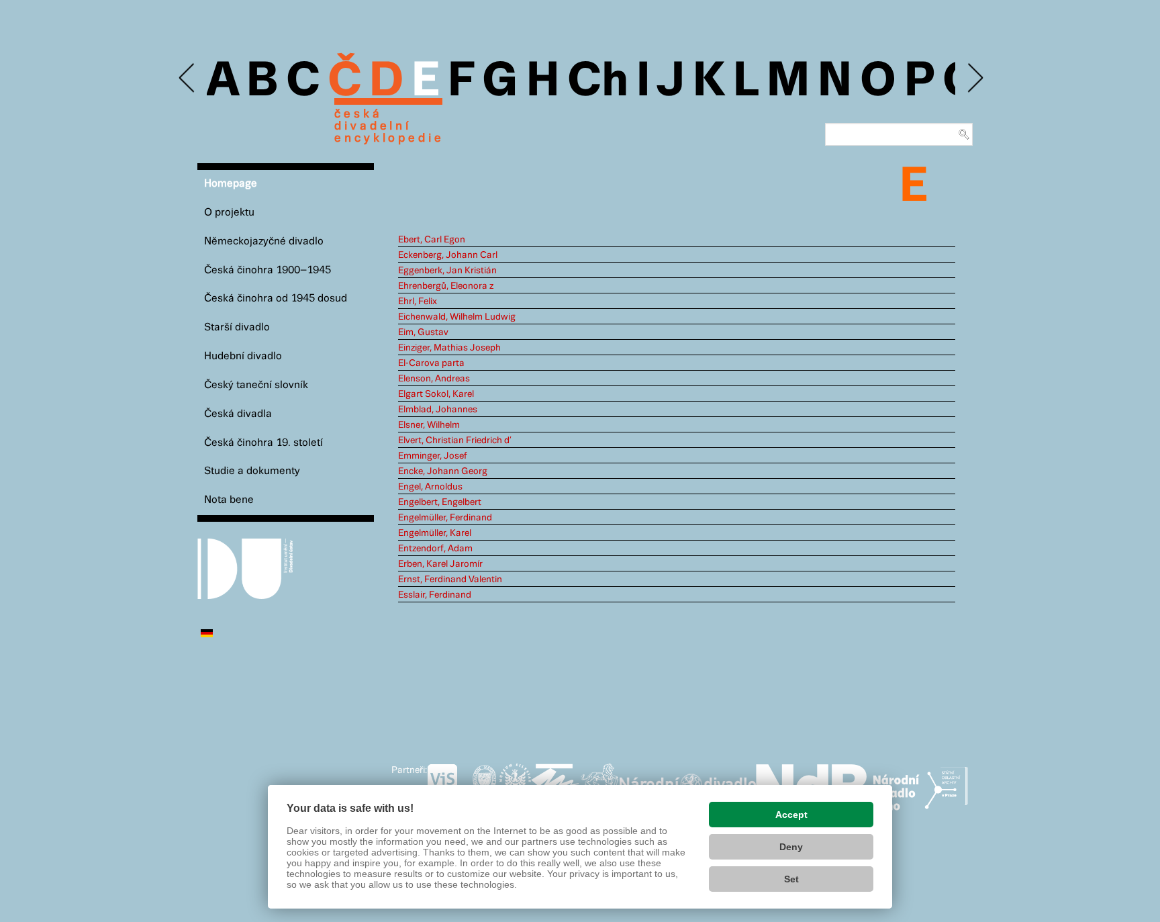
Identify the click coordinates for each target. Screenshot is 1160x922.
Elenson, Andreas (434, 378)
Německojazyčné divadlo (264, 241)
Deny (791, 846)
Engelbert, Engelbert (439, 502)
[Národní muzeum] (484, 784)
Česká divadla (238, 414)
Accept (791, 814)
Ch (598, 82)
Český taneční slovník (256, 385)
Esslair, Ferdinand (434, 595)
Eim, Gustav (423, 332)
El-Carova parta (431, 363)
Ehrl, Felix (417, 301)
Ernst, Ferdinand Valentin (450, 579)
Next (974, 78)
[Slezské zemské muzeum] (515, 784)
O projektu (229, 212)
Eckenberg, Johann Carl (447, 255)
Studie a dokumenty (252, 471)
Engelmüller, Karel (434, 533)
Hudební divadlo (243, 356)
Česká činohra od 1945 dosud (275, 298)
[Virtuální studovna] (448, 784)
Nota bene (229, 500)
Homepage (230, 183)
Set (791, 879)
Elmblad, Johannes (437, 409)
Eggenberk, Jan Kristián (447, 270)
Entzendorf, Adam (435, 548)
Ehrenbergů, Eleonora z (445, 286)
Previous (188, 78)
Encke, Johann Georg (442, 471)
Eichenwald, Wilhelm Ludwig (457, 317)
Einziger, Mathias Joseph (449, 348)
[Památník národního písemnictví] (599, 784)
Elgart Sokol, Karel (436, 394)
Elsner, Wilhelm (429, 425)
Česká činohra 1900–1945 (267, 270)
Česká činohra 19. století (263, 443)
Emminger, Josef (432, 456)
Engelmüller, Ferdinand (445, 517)
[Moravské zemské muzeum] (555, 784)
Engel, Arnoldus (430, 487)
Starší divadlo (237, 327)
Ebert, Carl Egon (431, 239)
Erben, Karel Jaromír (440, 564)
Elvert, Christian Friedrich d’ (455, 440)
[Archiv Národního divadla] (688, 782)
